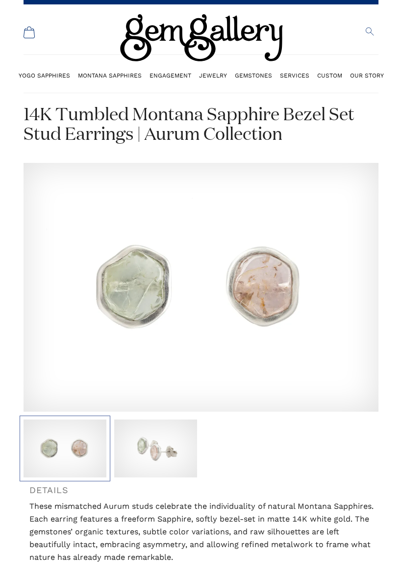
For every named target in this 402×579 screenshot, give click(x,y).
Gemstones (253, 75)
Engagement (170, 75)
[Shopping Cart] (29, 32)
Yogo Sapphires (44, 75)
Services (294, 75)
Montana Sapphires (110, 75)
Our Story (367, 75)
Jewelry (213, 75)
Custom (329, 75)
